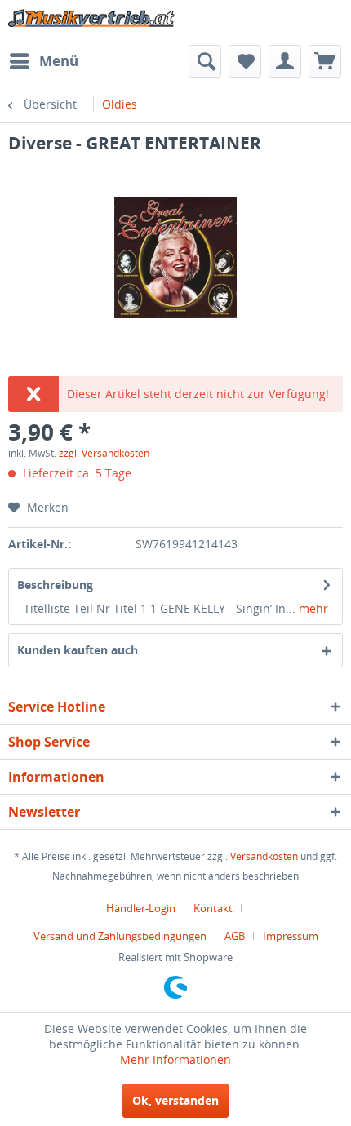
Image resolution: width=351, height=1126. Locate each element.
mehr (311, 608)
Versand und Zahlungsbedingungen (120, 936)
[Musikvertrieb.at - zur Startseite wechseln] (92, 22)
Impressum (290, 936)
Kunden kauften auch (77, 650)
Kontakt (213, 908)
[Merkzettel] (245, 61)
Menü (58, 60)
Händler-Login (141, 908)
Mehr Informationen (175, 1059)
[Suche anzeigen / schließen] (205, 61)
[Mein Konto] (285, 61)
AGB (234, 936)
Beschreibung (55, 584)
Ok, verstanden (175, 1100)
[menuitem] (43, 61)
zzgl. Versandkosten (104, 453)
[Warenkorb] (325, 61)
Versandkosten (264, 856)
